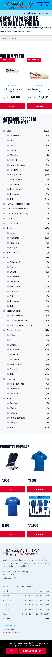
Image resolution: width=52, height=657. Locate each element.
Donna (16, 354)
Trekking (11, 379)
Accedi (46, 13)
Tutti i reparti (8, 629)
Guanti (13, 272)
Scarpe (13, 247)
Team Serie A (16, 189)
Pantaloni (14, 243)
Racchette (15, 286)
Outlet (9, 218)
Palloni (13, 160)
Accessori (14, 135)
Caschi (13, 267)
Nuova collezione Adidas (18, 204)
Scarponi (14, 291)
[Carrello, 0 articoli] (46, 5)
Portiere (14, 170)
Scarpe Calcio (16, 174)
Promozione (12, 223)
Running (11, 228)
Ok (11, 651)
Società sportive (31, 13)
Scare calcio (12, 252)
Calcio (10, 131)
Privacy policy (32, 651)
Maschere (14, 276)
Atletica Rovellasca (19, 320)
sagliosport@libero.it (12, 578)
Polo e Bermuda (17, 165)
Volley (10, 398)
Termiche (14, 194)
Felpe (12, 233)
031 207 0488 (8, 575)
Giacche (14, 155)
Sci (8, 257)
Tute (12, 199)
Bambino (17, 179)
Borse (13, 140)
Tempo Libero (13, 330)
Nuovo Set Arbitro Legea (18, 213)
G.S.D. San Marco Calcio (21, 325)
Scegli (12, 106)
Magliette (14, 238)
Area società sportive (12, 632)
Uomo (16, 184)
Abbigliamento (17, 384)
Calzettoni (15, 262)
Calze (12, 145)
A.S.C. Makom (16, 315)
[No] (49, 648)
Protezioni (15, 281)
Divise (13, 150)
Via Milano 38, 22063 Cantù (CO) (17, 572)
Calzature (14, 393)
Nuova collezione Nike (17, 208)
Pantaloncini (16, 364)
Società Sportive (14, 311)
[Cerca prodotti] (40, 5)
